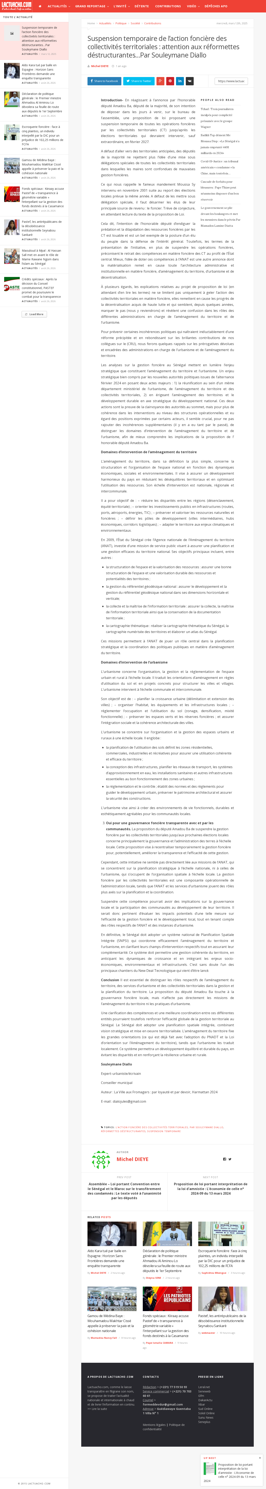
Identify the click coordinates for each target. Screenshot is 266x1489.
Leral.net (204, 1387)
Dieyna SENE (153, 1277)
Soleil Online (206, 1413)
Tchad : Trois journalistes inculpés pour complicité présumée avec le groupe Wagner (217, 118)
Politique (121, 23)
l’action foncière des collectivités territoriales (152, 1127)
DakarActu (205, 1400)
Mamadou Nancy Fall (104, 1337)
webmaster (208, 1332)
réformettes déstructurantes (123, 1131)
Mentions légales (154, 1425)
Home (91, 23)
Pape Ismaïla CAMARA (159, 1342)
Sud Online (205, 1409)
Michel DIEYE (99, 66)
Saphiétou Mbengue (214, 1272)
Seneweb (204, 1391)
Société (135, 23)
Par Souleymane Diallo (206, 1127)
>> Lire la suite (97, 1409)
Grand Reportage (90, 6)
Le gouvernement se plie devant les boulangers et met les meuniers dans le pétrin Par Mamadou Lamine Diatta (220, 217)
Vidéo (191, 6)
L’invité (120, 6)
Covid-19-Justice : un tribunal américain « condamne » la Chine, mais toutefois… (219, 167)
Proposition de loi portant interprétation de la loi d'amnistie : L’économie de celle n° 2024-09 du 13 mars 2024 (230, 1472)
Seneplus (204, 1422)
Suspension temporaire (164, 1131)
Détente (142, 6)
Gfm (201, 1396)
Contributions (168, 6)
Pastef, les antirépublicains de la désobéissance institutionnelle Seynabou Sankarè (222, 1321)
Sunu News (205, 1417)
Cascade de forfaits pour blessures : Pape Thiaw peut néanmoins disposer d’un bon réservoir (220, 190)
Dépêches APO (216, 6)
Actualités (57, 6)
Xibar (201, 1404)
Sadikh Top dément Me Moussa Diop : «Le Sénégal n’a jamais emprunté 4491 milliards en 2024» (220, 144)
